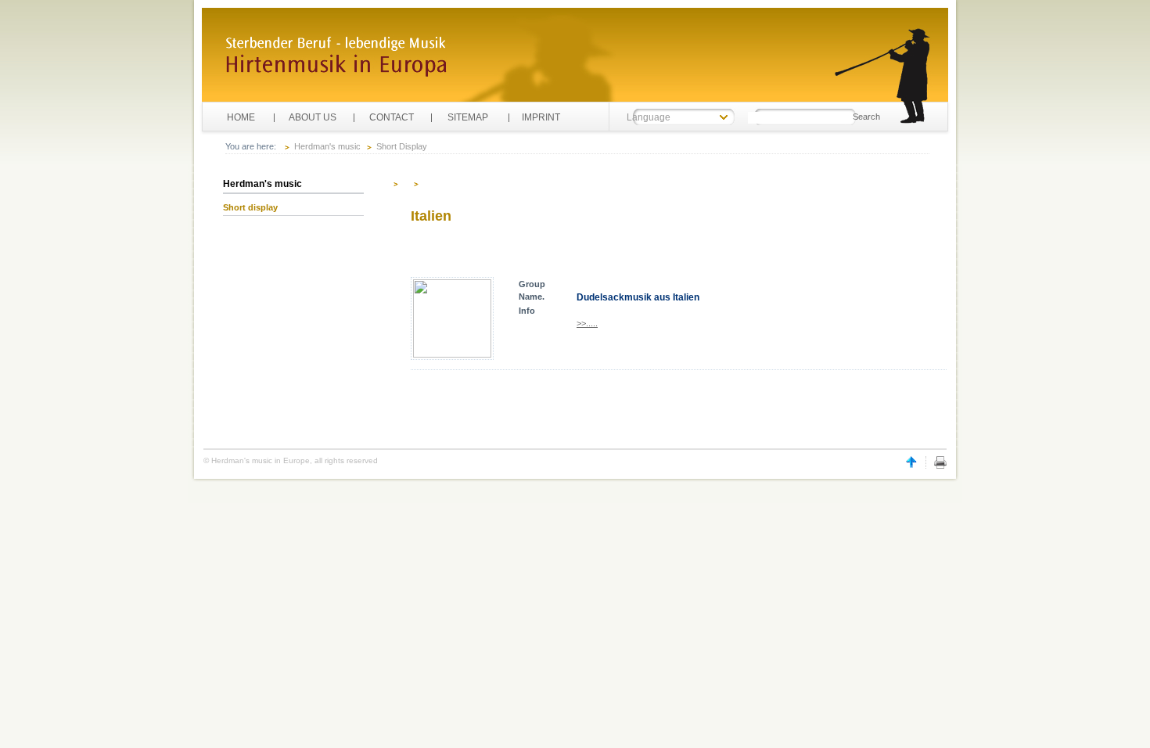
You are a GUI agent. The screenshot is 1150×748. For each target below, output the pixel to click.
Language (648, 117)
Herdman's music (327, 146)
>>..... (587, 323)
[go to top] (911, 466)
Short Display (401, 146)
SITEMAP (467, 117)
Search (866, 116)
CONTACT (391, 117)
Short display (250, 207)
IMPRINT (546, 117)
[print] (940, 466)
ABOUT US (312, 117)
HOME (241, 117)
